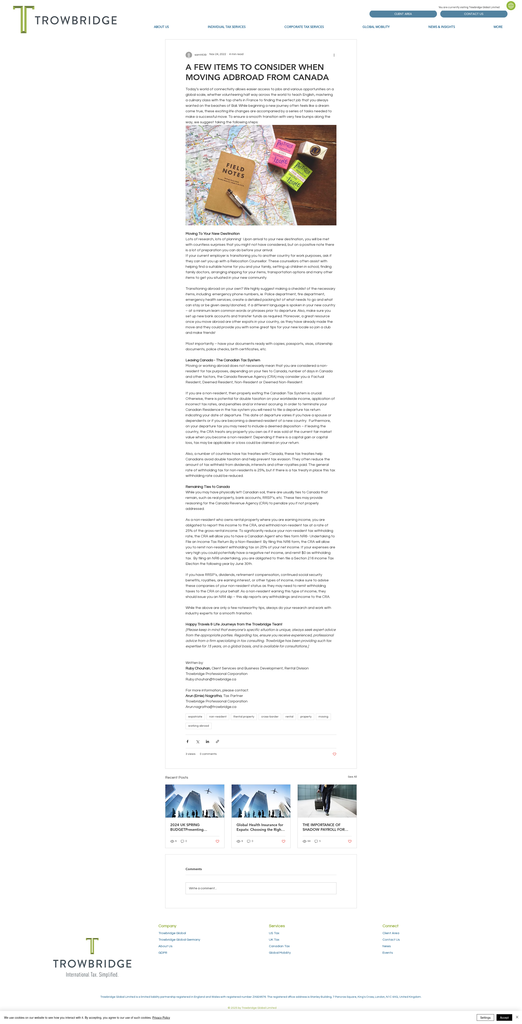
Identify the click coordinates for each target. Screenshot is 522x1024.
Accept (504, 1017)
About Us (165, 946)
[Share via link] (217, 741)
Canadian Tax (279, 946)
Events (388, 952)
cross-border (270, 716)
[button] (511, 5)
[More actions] (334, 55)
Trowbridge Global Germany (179, 939)
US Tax (274, 933)
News (387, 946)
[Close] (517, 1017)
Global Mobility (280, 952)
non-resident (218, 716)
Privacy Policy (161, 1017)
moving (323, 716)
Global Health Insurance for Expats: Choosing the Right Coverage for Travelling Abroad (260, 827)
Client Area (391, 933)
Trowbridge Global (172, 933)
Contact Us (391, 939)
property (306, 716)
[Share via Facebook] (187, 741)
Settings (485, 1017)
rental (289, 716)
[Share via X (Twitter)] (197, 741)
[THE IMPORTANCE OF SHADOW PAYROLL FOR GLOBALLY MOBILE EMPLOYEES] (327, 801)
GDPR (162, 952)
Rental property (243, 716)
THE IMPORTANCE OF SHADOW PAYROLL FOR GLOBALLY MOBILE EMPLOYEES (324, 827)
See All (352, 776)
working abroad (198, 725)
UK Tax (274, 939)
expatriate (195, 716)
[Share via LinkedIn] (207, 741)
